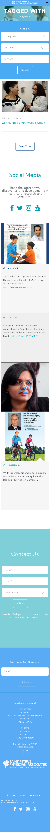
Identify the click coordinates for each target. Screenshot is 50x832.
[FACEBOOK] (14, 809)
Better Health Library (25, 744)
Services (25, 712)
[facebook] (25, 243)
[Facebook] (12, 208)
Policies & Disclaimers (11, 800)
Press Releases (25, 747)
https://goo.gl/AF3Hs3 (20, 287)
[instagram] (25, 436)
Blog (25, 750)
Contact (35, 802)
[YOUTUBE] (35, 809)
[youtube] (25, 387)
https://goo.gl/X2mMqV (25, 336)
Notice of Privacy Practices (14, 802)
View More (25, 146)
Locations (25, 709)
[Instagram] (28, 208)
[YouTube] (37, 208)
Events (25, 753)
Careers (25, 728)
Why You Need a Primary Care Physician (23, 122)
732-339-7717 (25, 718)
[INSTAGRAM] (28, 809)
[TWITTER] (21, 809)
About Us (25, 731)
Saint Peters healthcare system (25, 715)
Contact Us (25, 734)
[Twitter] (20, 208)
